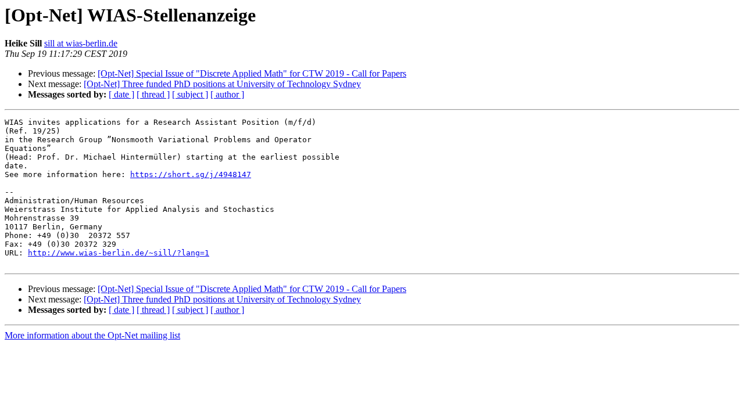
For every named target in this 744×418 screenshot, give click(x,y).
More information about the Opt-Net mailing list (92, 335)
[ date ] (121, 94)
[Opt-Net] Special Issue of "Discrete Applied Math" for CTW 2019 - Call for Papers (252, 73)
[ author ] (227, 94)
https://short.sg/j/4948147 (190, 174)
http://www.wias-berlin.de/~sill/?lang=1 (118, 252)
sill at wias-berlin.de (80, 43)
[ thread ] (153, 94)
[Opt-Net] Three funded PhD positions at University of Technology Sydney (222, 84)
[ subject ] (190, 94)
